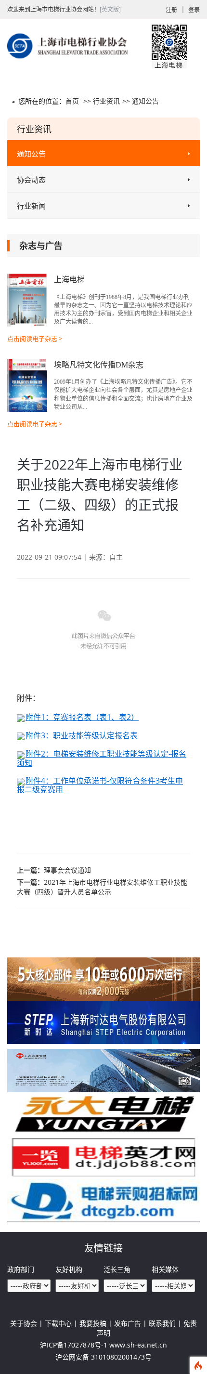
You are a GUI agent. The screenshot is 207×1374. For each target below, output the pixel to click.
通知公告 (145, 100)
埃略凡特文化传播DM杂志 (98, 365)
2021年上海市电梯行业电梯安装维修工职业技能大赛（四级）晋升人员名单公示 (102, 886)
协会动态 (31, 179)
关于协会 (23, 1323)
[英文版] (110, 9)
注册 (171, 10)
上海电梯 (69, 279)
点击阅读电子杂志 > (34, 338)
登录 (194, 10)
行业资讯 (106, 100)
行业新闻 (31, 205)
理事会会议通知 (67, 870)
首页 (72, 100)
